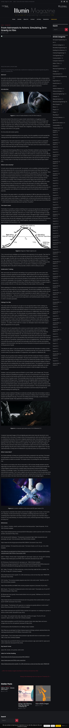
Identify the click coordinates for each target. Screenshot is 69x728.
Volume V (55, 173)
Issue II (54, 135)
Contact (33, 19)
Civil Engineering (57, 55)
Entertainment (56, 74)
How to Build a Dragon (42, 703)
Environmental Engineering (60, 76)
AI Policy (39, 19)
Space (54, 120)
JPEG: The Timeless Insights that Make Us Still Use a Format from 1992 (19, 671)
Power (54, 112)
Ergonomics (56, 80)
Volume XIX (55, 261)
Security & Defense (57, 117)
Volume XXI (55, 318)
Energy (54, 71)
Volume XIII (56, 242)
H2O (54, 86)
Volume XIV (56, 252)
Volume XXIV (56, 339)
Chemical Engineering (58, 53)
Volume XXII (56, 323)
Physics (55, 109)
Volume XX (55, 311)
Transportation (57, 128)
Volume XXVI (56, 363)
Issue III (55, 137)
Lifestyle (55, 96)
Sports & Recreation (58, 122)
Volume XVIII (56, 302)
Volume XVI (56, 286)
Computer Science (57, 60)
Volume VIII (56, 207)
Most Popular (56, 104)
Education (55, 66)
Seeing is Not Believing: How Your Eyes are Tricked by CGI (35, 676)
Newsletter (46, 19)
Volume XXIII (7, 25)
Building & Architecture (58, 50)
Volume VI (55, 188)
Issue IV (55, 140)
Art (53, 42)
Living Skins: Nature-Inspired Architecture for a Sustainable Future (30, 1)
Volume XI (55, 226)
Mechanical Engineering (59, 101)
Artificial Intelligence (58, 45)
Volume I (55, 130)
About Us (26, 19)
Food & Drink (56, 83)
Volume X (55, 214)
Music (54, 107)
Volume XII (55, 236)
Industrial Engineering (58, 94)
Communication (57, 58)
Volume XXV (56, 354)
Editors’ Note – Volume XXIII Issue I (7, 688)
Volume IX (55, 161)
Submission (54, 19)
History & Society (57, 91)
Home (13, 19)
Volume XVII (56, 293)
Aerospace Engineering (59, 39)
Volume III (55, 155)
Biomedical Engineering (59, 47)
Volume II (55, 142)
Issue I (2, 25)
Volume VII (55, 198)
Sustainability (56, 125)
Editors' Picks (56, 63)
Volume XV (55, 276)
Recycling (55, 115)
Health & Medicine (57, 88)
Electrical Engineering (58, 68)
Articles (19, 19)
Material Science (57, 99)
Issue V (54, 186)
